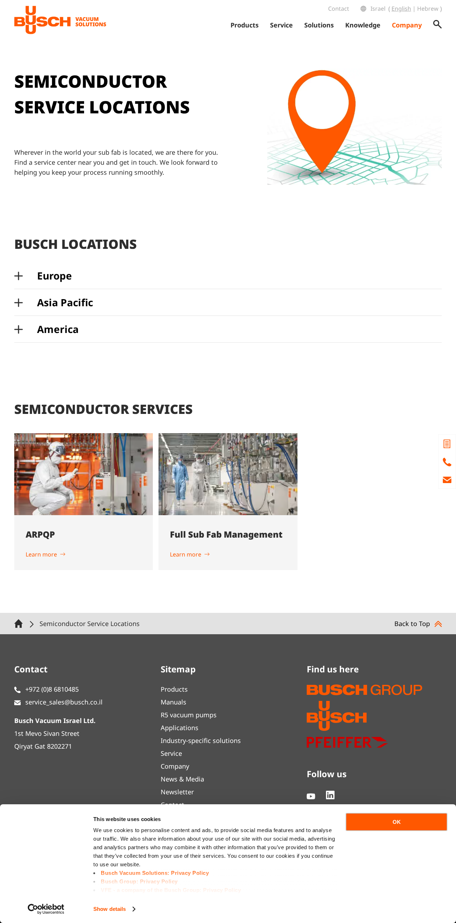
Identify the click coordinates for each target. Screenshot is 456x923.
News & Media (182, 779)
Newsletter (177, 792)
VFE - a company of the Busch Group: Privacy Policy (171, 890)
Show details (109, 909)
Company (175, 766)
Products (174, 689)
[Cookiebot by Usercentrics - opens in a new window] (46, 909)
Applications (179, 727)
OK (397, 822)
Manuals (173, 702)
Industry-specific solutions (201, 740)
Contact (338, 8)
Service (171, 753)
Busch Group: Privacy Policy (139, 881)
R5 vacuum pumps (189, 715)
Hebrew (428, 8)
